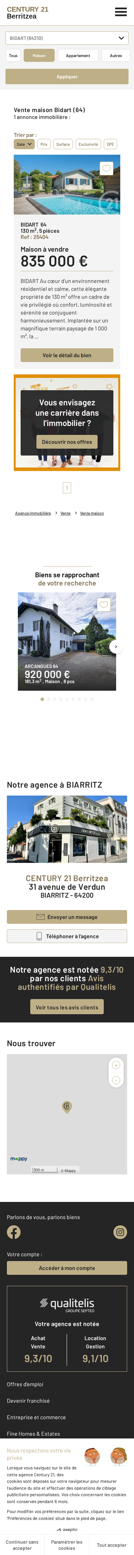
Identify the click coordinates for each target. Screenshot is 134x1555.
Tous (13, 55)
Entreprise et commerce (36, 1417)
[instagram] (120, 1232)
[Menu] (121, 11)
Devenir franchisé (28, 1400)
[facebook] (14, 1232)
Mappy (70, 1170)
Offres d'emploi (25, 1384)
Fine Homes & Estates (33, 1433)
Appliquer (67, 76)
